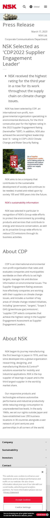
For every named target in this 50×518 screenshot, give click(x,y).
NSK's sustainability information (22, 202)
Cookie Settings (23, 507)
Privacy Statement (11, 492)
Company (7, 442)
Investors (7, 457)
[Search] (24, 6)
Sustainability (10, 449)
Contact (6, 465)
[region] (23, 492)
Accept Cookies (23, 499)
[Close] (42, 472)
